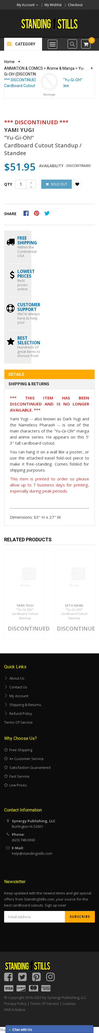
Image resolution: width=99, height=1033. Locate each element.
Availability (51, 166)
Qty (8, 184)
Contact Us (17, 687)
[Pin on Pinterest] (38, 212)
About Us (16, 678)
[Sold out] (29, 574)
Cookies (69, 1003)
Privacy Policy (15, 1003)
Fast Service (18, 776)
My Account (18, 695)
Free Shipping (20, 749)
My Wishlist (53, 4)
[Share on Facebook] (27, 212)
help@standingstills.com (32, 853)
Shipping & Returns (29, 384)
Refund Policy (20, 713)
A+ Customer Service (26, 758)
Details (16, 374)
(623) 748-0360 (23, 839)
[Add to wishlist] (77, 184)
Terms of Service (18, 722)
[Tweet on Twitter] (48, 212)
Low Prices (17, 785)
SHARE (10, 213)
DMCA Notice (14, 1009)
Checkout (75, 4)
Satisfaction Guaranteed (29, 767)
